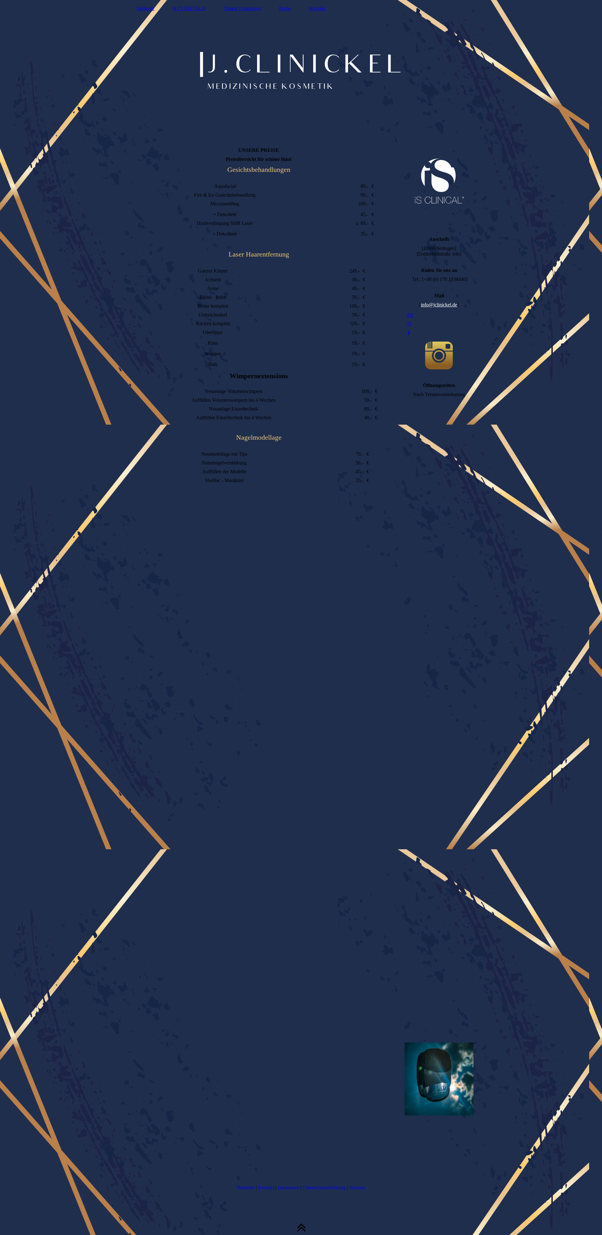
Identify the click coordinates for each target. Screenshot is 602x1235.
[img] (301, 70)
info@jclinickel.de (439, 304)
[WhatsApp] (410, 324)
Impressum (288, 1187)
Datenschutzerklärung (324, 1187)
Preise (285, 8)
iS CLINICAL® (188, 8)
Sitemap (357, 1187)
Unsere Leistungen (242, 8)
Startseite (145, 8)
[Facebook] (409, 333)
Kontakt (317, 8)
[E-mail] (410, 315)
